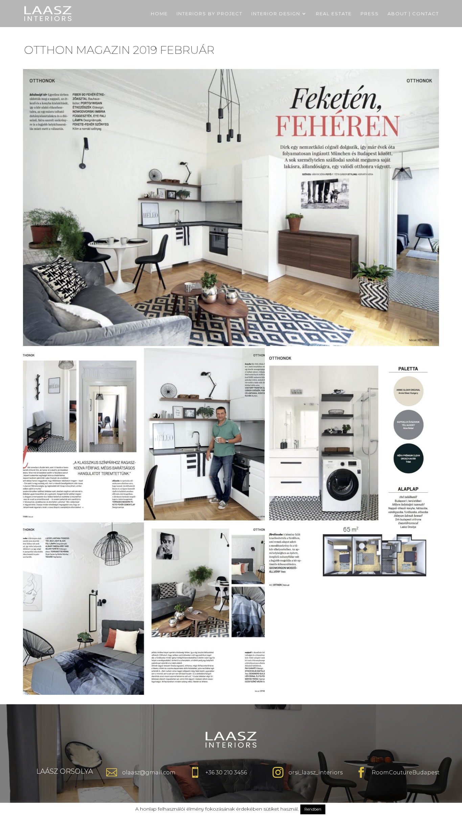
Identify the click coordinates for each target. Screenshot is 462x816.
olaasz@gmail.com (149, 772)
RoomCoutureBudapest (406, 772)
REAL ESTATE (334, 13)
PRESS (370, 13)
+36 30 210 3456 (226, 772)
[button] (231, 207)
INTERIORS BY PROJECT (209, 13)
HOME (159, 13)
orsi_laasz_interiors (315, 772)
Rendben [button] (312, 809)
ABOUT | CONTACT (413, 13)
